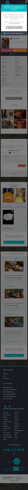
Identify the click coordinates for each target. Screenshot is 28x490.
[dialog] (14, 245)
